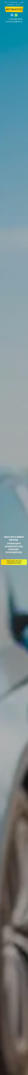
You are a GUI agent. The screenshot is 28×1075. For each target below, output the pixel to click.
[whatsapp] (16, 15)
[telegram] (12, 15)
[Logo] (14, 9)
